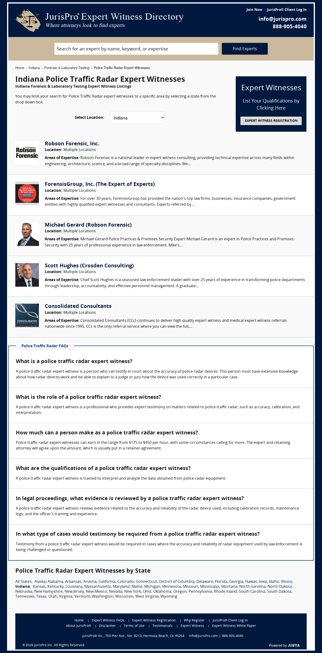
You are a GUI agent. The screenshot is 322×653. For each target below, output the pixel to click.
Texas (41, 597)
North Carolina (252, 587)
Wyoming (169, 597)
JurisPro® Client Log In (287, 10)
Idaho (274, 582)
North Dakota (280, 587)
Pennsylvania (200, 592)
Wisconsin (124, 597)
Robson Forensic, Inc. (72, 144)
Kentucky (55, 587)
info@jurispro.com (283, 19)
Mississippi (209, 587)
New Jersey (74, 592)
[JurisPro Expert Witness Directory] (99, 21)
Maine (137, 587)
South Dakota (279, 592)
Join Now (254, 10)
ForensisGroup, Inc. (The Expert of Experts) (100, 184)
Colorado (125, 582)
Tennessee (24, 597)
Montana (229, 587)
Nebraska (23, 592)
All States (23, 582)
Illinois (286, 582)
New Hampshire (48, 592)
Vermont (82, 597)
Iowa (263, 582)
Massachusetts (97, 587)
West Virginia (147, 597)
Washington (102, 597)
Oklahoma (162, 592)
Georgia (236, 582)
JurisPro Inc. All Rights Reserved (59, 645)
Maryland (121, 587)
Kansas (39, 587)
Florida (221, 582)
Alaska (40, 582)
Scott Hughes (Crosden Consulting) (89, 266)
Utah (52, 597)
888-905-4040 (290, 27)
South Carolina (252, 592)
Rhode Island (225, 592)
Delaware (204, 582)
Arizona (90, 582)
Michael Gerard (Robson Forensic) (88, 225)
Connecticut (146, 582)
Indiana (34, 67)
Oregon (180, 592)
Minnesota (171, 587)
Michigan (152, 587)
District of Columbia (176, 582)
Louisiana (74, 587)
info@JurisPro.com (203, 636)
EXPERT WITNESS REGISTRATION (271, 121)
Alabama (55, 582)
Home (19, 67)
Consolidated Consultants (78, 306)
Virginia (65, 597)
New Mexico (96, 592)
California (107, 582)
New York (132, 592)
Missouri (190, 587)
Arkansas (73, 582)
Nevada (115, 592)
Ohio (147, 592)
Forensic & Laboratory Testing (66, 67)
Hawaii (251, 582)
